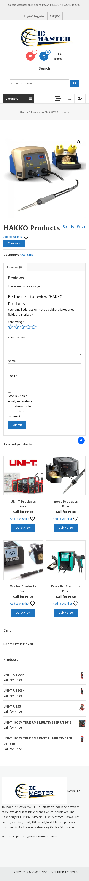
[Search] (74, 83)
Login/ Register (34, 16)
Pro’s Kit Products (66, 586)
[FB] (81, 440)
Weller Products (23, 586)
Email (12, 376)
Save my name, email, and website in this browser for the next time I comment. (20, 406)
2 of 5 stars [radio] (16, 327)
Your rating (16, 322)
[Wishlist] (30, 56)
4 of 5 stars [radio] (28, 327)
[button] (79, 142)
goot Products (66, 501)
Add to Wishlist (13, 237)
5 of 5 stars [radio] (34, 327)
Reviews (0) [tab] (14, 267)
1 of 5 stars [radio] (10, 327)
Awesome (37, 112)
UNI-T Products (23, 501)
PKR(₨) (55, 16)
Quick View (23, 528)
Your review (17, 337)
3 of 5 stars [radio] (22, 327)
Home (24, 112)
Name (13, 361)
